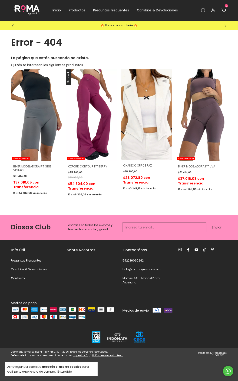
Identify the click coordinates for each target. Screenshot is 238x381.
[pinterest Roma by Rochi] (213, 250)
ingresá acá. (80, 355)
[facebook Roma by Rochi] (188, 250)
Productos (77, 10)
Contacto (18, 278)
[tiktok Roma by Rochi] (204, 250)
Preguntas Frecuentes (111, 10)
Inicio (57, 10)
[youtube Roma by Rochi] (196, 250)
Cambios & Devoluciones (157, 10)
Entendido (64, 371)
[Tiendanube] (212, 354)
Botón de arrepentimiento (107, 355)
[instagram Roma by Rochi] (180, 250)
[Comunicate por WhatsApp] (228, 371)
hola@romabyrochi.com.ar (142, 269)
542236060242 (133, 260)
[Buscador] (203, 10)
